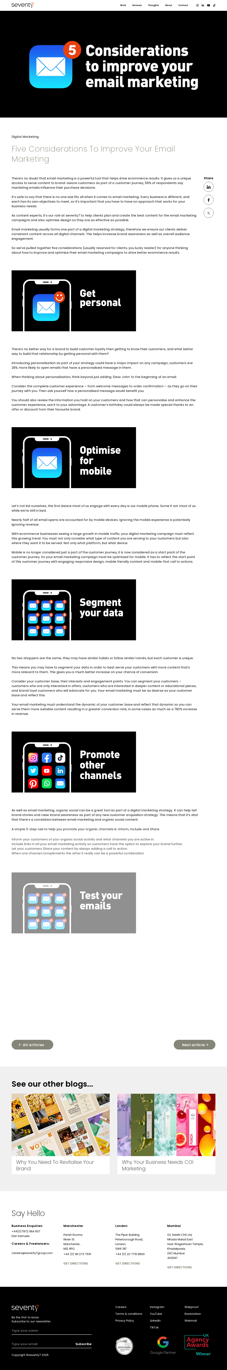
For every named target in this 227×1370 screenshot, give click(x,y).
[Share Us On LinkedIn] (209, 187)
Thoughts (153, 5)
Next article (193, 1045)
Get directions (75, 1263)
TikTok (154, 1327)
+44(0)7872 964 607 (26, 1231)
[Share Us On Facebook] (209, 200)
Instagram (157, 1307)
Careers (120, 1307)
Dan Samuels (21, 1236)
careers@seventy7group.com (32, 1253)
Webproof (192, 1307)
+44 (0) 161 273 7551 (77, 1254)
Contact (183, 5)
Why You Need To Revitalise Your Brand (55, 1165)
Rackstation (193, 1314)
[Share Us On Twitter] (209, 213)
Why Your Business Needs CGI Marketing (157, 1165)
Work (123, 5)
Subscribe (84, 1344)
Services (137, 5)
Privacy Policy (124, 1321)
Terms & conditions (128, 1314)
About (168, 5)
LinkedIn (155, 1321)
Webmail (191, 1321)
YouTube (156, 1314)
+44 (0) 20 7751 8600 (130, 1254)
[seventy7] (25, 1308)
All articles (33, 1045)
